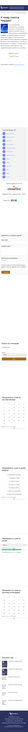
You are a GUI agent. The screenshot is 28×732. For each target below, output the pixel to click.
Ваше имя (4, 240)
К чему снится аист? (13, 692)
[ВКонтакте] (12, 200)
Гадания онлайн (12, 717)
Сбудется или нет (19, 64)
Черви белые (9, 151)
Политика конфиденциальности (9, 722)
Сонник (3, 352)
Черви (7, 173)
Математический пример (9, 258)
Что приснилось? (6, 347)
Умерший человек (10, 148)
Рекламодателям (9, 720)
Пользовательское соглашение (11, 718)
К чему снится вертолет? (14, 676)
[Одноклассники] (14, 200)
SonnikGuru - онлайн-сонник (7, 12)
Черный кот (9, 140)
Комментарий (6, 246)
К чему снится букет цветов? (15, 684)
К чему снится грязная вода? (15, 669)
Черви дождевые (10, 155)
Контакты (18, 722)
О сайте (18, 717)
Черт (7, 169)
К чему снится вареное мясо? (15, 661)
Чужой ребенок (10, 133)
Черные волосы (10, 137)
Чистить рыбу (9, 144)
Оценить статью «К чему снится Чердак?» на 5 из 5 (16, 54)
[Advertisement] (14, 82)
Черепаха (8, 166)
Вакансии (21, 718)
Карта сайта (23, 722)
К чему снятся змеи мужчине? (15, 700)
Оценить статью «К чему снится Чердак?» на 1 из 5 (11, 54)
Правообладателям (18, 720)
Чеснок (8, 177)
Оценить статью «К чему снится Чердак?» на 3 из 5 (14, 54)
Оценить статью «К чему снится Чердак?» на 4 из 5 (15, 54)
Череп (7, 162)
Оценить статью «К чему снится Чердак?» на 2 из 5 (12, 54)
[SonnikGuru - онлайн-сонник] (5, 9)
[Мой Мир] (16, 200)
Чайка (7, 158)
